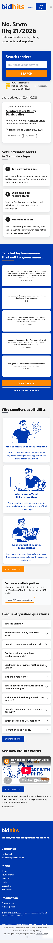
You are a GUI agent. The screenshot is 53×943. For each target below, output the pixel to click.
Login (4, 882)
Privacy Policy (42, 933)
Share (30, 136)
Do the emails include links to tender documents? (21, 654)
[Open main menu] (51, 7)
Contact (8, 854)
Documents (15, 136)
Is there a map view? (16, 676)
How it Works (8, 875)
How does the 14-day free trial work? (22, 634)
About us (6, 878)
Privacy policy (8, 903)
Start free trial (26, 383)
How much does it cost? (18, 729)
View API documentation (20, 600)
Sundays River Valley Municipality (21, 112)
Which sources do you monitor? (22, 720)
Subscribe (6, 886)
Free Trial (41, 6)
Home (4, 871)
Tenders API (14, 590)
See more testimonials (26, 390)
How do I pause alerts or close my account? (24, 710)
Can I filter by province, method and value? (24, 666)
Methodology (41, 85)
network (34, 120)
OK (27, 937)
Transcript (9, 806)
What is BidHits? (14, 623)
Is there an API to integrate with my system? (24, 698)
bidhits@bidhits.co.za (14, 857)
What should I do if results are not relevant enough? (24, 687)
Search (26, 73)
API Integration (8, 907)
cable (42, 120)
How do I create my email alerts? (23, 644)
